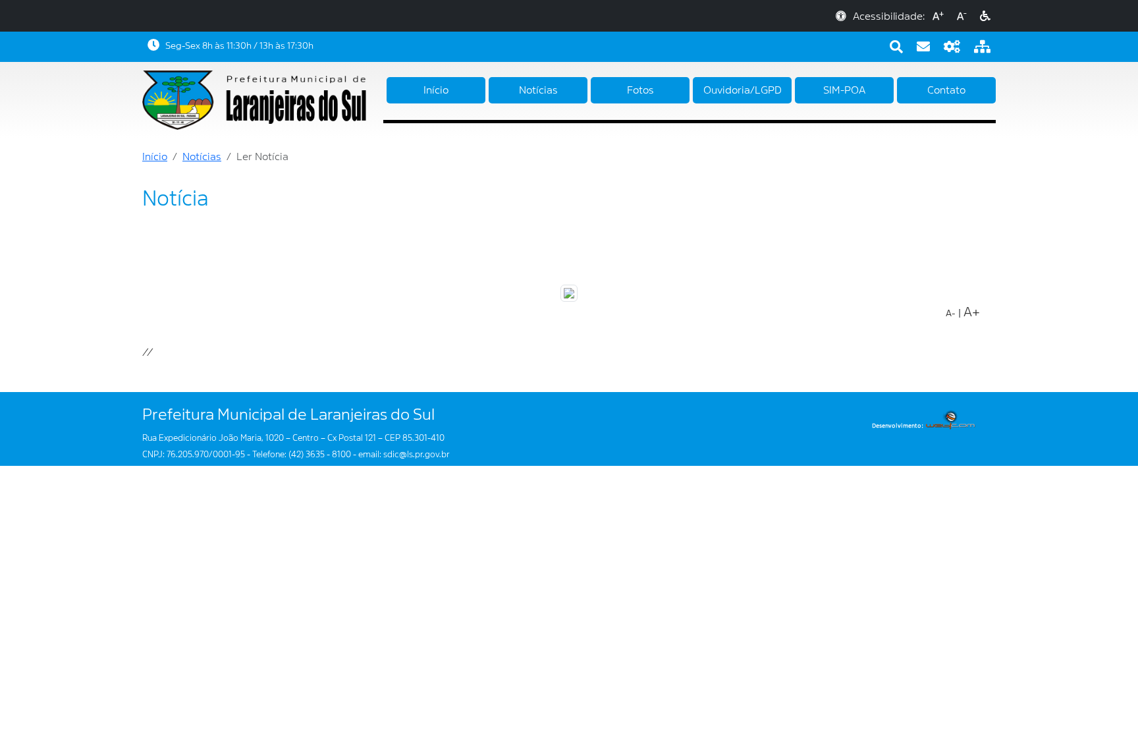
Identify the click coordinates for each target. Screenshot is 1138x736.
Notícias (538, 90)
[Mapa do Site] (982, 46)
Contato (946, 90)
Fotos (640, 90)
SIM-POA (844, 90)
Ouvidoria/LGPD (742, 90)
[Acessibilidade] (985, 16)
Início (435, 90)
